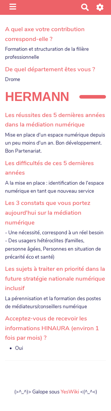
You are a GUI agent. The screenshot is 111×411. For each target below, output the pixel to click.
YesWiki (70, 391)
